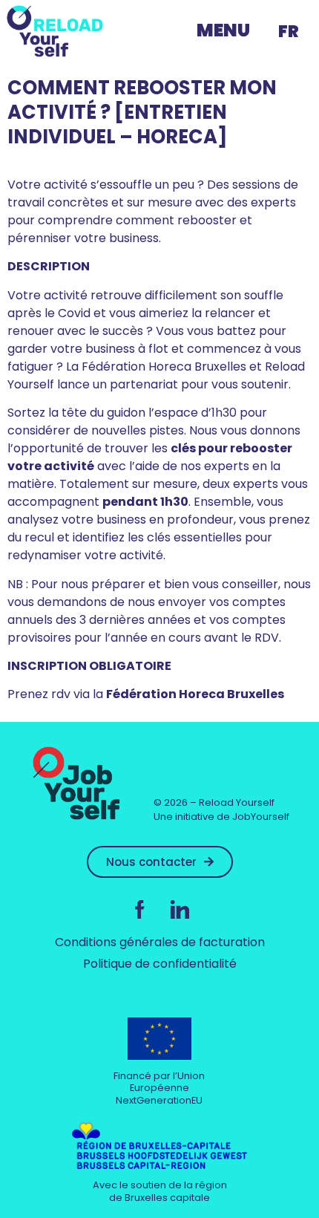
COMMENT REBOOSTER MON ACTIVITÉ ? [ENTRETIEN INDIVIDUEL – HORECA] (142, 112)
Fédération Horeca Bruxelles (195, 694)
